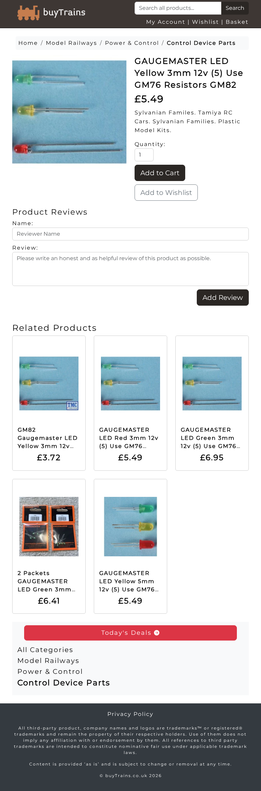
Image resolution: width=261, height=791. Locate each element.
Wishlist (205, 22)
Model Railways (48, 661)
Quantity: (150, 144)
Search (235, 8)
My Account (166, 22)
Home (28, 43)
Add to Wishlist (166, 192)
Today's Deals (127, 632)
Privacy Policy (130, 714)
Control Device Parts (63, 682)
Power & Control (50, 671)
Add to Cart (159, 173)
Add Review (223, 297)
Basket (237, 22)
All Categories (45, 650)
